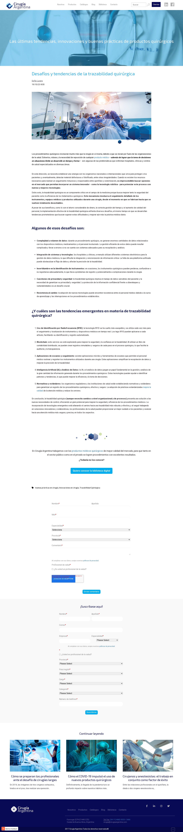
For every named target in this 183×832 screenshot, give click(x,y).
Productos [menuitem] (72, 4)
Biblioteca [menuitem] (103, 4)
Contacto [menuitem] (114, 4)
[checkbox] (91, 568)
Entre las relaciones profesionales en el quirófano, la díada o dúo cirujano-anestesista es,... (148, 782)
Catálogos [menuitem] (84, 4)
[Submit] (148, 4)
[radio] (91, 569)
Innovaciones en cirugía (69, 487)
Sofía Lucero (37, 81)
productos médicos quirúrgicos (87, 451)
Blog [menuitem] (93, 4)
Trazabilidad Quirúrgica (90, 487)
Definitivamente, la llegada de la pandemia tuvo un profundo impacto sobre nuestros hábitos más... (90, 782)
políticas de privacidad (91, 561)
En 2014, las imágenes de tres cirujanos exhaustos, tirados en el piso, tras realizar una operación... (34, 782)
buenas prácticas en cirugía (46, 487)
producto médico (101, 157)
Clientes (156, 4)
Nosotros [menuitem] (60, 4)
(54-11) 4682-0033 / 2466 (120, 820)
